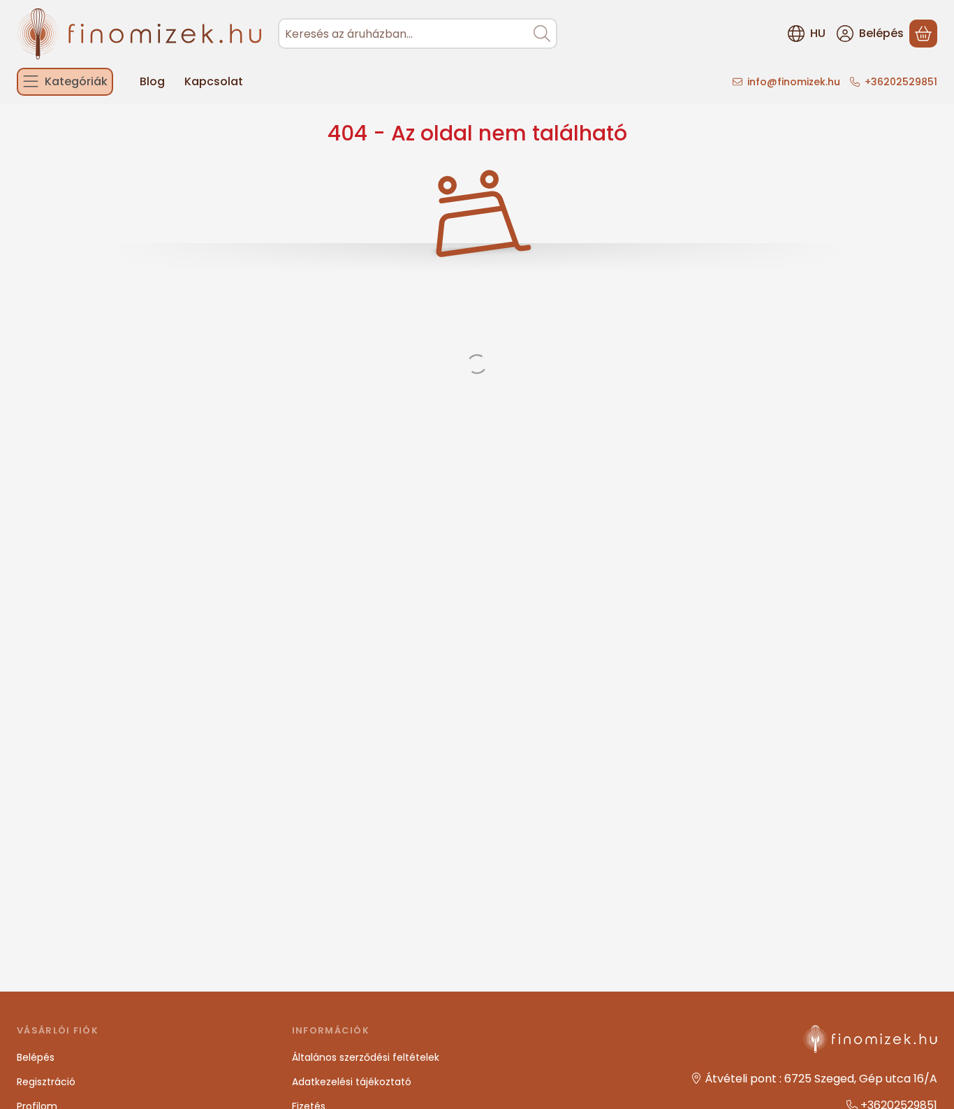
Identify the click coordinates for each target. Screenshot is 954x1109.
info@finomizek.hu (793, 82)
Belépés (35, 1057)
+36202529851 (901, 82)
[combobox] (417, 33)
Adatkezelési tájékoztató (351, 1082)
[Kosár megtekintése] (923, 34)
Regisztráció (46, 1082)
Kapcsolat (213, 81)
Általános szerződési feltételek (365, 1057)
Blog (152, 81)
